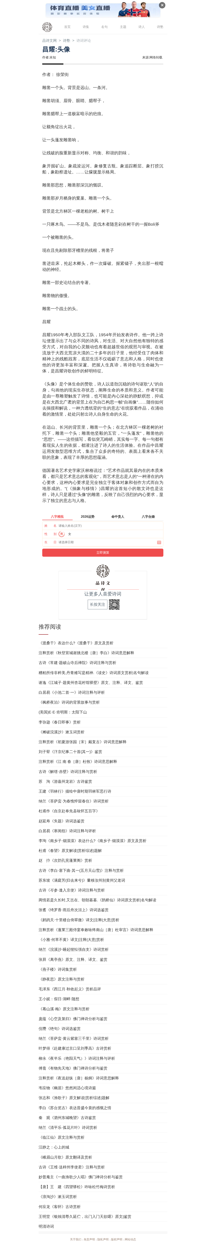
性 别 (50, 534)
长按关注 (97, 604)
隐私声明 (103, 1239)
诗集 (86, 27)
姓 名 (50, 525)
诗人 (141, 27)
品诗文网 (49, 41)
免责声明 (89, 1239)
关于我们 (75, 1239)
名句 (104, 27)
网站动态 (130, 1239)
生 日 (50, 542)
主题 (123, 27)
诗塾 (160, 27)
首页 (67, 27)
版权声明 (116, 1239)
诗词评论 (83, 41)
